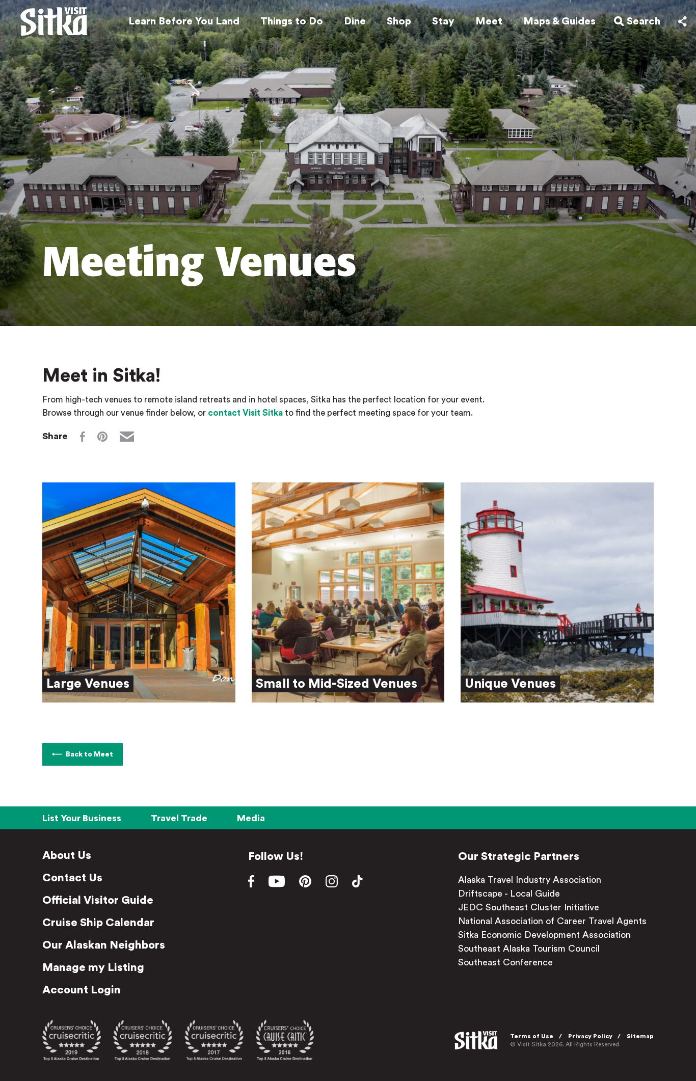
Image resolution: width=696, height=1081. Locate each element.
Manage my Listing (93, 967)
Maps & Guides (559, 21)
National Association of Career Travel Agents (552, 921)
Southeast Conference (505, 962)
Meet (488, 21)
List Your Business (81, 818)
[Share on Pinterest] (102, 436)
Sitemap (640, 1036)
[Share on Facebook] (82, 436)
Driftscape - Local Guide (509, 893)
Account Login (81, 989)
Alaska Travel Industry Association (529, 879)
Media (251, 818)
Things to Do (291, 21)
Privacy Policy (590, 1036)
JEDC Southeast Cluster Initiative (528, 907)
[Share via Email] (127, 436)
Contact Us (72, 877)
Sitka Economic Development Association (544, 934)
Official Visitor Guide (97, 900)
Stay (443, 21)
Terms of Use (531, 1036)
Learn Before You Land (183, 21)
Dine (355, 21)
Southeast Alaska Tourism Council (529, 948)
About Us (66, 855)
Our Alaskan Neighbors (103, 945)
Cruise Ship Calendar (98, 922)
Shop (399, 21)
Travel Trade (179, 818)
